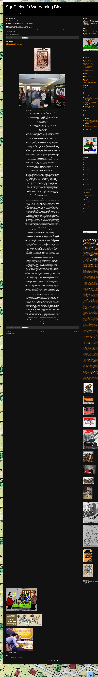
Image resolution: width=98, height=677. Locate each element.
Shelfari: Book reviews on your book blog (14, 657)
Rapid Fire (89, 278)
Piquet (85, 55)
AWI (92, 260)
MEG (95, 256)
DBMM (93, 243)
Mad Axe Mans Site (88, 66)
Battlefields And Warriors (89, 64)
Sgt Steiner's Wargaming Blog (34, 7)
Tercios (92, 368)
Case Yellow (89, 337)
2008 (86, 208)
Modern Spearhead (86, 318)
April (87, 201)
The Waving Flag (88, 97)
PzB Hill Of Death (88, 290)
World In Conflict (86, 379)
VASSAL (86, 77)
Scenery (93, 278)
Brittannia (92, 336)
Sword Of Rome (86, 323)
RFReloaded (94, 270)
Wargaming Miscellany (89, 87)
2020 (86, 169)
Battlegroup (89, 256)
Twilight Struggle (93, 267)
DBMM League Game (13, 21)
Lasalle (89, 253)
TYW (89, 248)
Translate (93, 234)
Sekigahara (85, 366)
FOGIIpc (84, 314)
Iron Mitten (87, 125)
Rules (94, 244)
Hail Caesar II (91, 349)
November (88, 190)
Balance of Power (95, 307)
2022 (86, 166)
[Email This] (22, 38)
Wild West (96, 378)
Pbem (88, 244)
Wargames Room (86, 325)
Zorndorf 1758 (87, 107)
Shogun (90, 366)
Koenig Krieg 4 (92, 353)
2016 (86, 176)
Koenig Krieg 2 (85, 353)
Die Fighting (91, 272)
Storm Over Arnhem (86, 291)
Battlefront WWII (86, 332)
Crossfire (93, 341)
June (87, 199)
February (87, 204)
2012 (86, 182)
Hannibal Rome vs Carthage (88, 276)
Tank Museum (87, 368)
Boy (86, 248)
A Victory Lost (94, 306)
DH (87, 313)
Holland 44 (92, 288)
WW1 (94, 253)
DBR (85, 313)
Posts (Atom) (13, 333)
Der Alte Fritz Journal (89, 92)
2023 (86, 164)
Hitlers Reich (86, 260)
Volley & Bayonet (86, 374)
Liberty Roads (91, 317)
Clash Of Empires (93, 311)
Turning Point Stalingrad (87, 271)
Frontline (84, 348)
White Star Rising (88, 279)
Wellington (85, 378)
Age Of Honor (94, 329)
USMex (92, 372)
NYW (89, 270)
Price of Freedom (90, 362)
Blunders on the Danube (90, 115)
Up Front (88, 373)
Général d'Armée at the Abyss (90, 111)
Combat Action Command (87, 312)
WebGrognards (87, 73)
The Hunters (89, 293)
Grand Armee (85, 349)
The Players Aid (87, 79)
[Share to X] (25, 38)
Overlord (92, 360)
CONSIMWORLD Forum (89, 70)
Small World (95, 366)
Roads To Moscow (89, 320)
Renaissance (85, 249)
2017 (86, 174)
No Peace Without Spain (90, 258)
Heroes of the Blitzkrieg (88, 350)
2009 (86, 187)
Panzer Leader (87, 301)
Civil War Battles (95, 337)
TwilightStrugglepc (86, 372)
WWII (89, 241)
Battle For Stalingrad (89, 308)
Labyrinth (96, 299)
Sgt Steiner (93, 20)
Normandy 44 (87, 289)
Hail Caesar (94, 282)
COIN (95, 246)
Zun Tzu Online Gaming (89, 80)
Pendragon (85, 319)
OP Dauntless (95, 359)
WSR (97, 374)
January (87, 206)
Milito (84, 356)
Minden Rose (90, 277)
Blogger (60, 660)
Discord (95, 342)
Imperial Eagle (91, 297)
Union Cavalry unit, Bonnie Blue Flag (91, 126)
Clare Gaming (86, 311)
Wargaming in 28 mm (89, 110)
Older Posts (76, 331)
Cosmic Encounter (87, 341)
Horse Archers (87, 103)
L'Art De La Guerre (88, 60)
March (87, 202)
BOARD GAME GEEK (88, 69)
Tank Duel (96, 302)
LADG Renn (91, 299)
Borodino (92, 335)
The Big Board (87, 74)
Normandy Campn (86, 359)
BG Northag (88, 307)
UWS (87, 247)
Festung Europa (90, 314)
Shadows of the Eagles (91, 273)
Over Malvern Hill (86, 360)
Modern (85, 246)
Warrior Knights (91, 377)
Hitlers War (95, 350)
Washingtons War (93, 325)
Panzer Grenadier (94, 289)
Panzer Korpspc (89, 361)
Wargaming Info (87, 67)
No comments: (17, 37)
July (86, 197)
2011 (86, 184)
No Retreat (92, 249)
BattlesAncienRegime (93, 332)
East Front (91, 313)
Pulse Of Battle (91, 319)
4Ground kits (92, 326)
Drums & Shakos (86, 343)
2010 (86, 186)
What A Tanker (90, 378)
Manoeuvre (85, 355)
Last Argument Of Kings (91, 354)
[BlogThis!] (23, 38)
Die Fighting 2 (89, 265)
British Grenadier (86, 336)
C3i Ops (85, 72)
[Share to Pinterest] (27, 38)
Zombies (91, 379)
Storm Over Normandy (91, 284)
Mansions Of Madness (92, 355)
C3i (88, 295)
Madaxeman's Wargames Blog (91, 102)
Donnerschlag (93, 295)
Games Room (90, 348)
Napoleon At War (86, 300)
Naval (92, 300)
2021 (86, 167)
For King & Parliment (89, 347)
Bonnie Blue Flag (86, 335)
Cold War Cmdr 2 (91, 338)
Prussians (96, 362)
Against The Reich (87, 329)
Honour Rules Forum (88, 58)
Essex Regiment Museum (89, 344)
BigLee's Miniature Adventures (91, 120)
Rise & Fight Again (86, 365)
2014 (86, 179)
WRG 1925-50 (92, 374)
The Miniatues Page (88, 61)
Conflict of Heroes (91, 266)
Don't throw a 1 (88, 129)
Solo (93, 242)
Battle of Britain (91, 331)
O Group (93, 259)
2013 (86, 181)
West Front (86, 326)
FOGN (84, 253)
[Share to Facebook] (26, 38)
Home (42, 331)
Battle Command (90, 254)
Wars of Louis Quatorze (89, 106)
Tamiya (91, 323)
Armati (89, 330)
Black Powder (91, 252)
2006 (86, 211)
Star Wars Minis (85, 367)
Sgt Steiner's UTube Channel (90, 33)
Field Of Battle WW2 (86, 282)
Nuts (91, 359)
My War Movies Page (88, 34)
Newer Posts (8, 331)
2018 (86, 172)
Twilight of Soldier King (89, 371)
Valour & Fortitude (88, 305)
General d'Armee (86, 255)
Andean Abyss (89, 294)
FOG (93, 248)
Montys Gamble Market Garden (91, 356)
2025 (86, 161)
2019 (86, 171)
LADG (90, 246)
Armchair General (87, 76)
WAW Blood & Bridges (92, 324)
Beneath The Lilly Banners (92, 285)
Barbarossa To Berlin (89, 250)
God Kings (96, 348)
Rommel (92, 365)
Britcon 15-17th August (14, 44)
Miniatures (86, 239)
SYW (87, 243)
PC (96, 252)
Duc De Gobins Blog (88, 63)
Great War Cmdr (91, 261)
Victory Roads (94, 373)
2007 (86, 209)
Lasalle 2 (87, 259)
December (88, 189)
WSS (91, 247)
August (87, 192)
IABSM (96, 260)
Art (91, 330)
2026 (86, 159)
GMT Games (86, 57)
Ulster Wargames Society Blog (90, 82)
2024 (86, 162)
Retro (84, 320)
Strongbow (91, 367)
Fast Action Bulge (86, 296)
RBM (96, 319)
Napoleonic (85, 242)
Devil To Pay (90, 342)
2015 (86, 177)
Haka (96, 349)
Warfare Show (95, 271)
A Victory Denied (87, 306)
